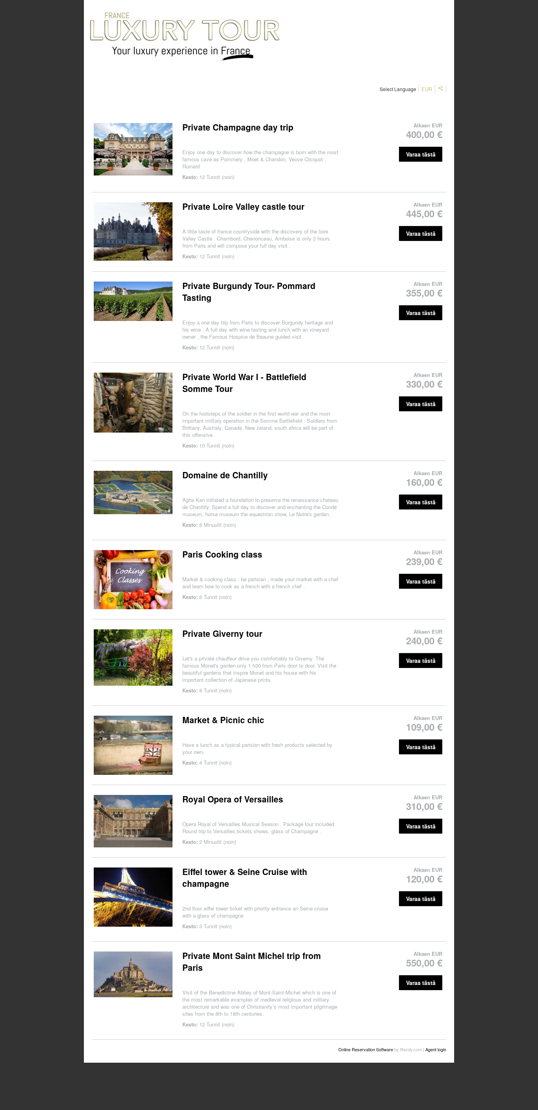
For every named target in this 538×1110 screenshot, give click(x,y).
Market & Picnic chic (223, 720)
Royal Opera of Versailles (232, 799)
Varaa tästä (421, 154)
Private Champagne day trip (237, 127)
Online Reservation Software (365, 1049)
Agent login (435, 1049)
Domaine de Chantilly (225, 475)
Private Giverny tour (222, 633)
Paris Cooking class (222, 554)
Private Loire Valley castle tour (243, 206)
